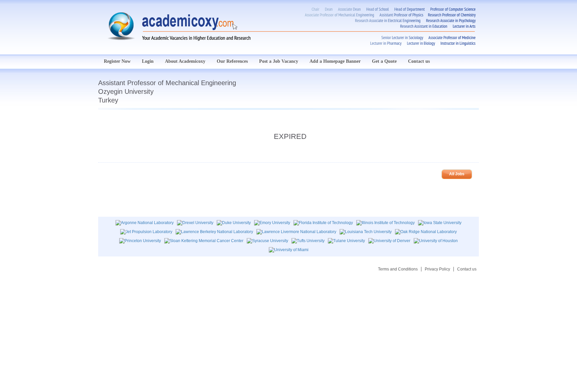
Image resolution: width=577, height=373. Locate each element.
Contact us (419, 61)
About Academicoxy (185, 61)
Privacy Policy (437, 269)
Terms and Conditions (398, 269)
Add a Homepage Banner (335, 61)
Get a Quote (384, 61)
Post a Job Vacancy (278, 61)
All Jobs (456, 174)
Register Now (117, 61)
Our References (232, 61)
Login (148, 61)
